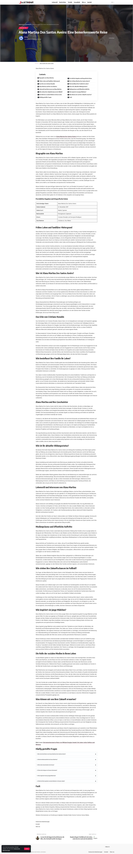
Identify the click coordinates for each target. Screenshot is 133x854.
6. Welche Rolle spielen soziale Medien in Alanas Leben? (51, 781)
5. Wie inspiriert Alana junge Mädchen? (46, 775)
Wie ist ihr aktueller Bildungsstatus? (78, 86)
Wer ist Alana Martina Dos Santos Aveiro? (79, 81)
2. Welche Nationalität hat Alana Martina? (47, 759)
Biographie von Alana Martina (46, 78)
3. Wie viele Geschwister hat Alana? (45, 764)
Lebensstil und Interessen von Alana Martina (50, 89)
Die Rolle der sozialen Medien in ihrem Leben (50, 94)
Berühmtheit (23, 27)
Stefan (26, 37)
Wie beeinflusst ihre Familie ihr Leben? (79, 83)
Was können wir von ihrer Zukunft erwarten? (80, 94)
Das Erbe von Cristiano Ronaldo (47, 83)
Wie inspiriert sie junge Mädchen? (77, 92)
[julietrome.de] (26, 2)
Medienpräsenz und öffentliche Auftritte (79, 89)
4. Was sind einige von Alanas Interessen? (47, 770)
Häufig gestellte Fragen (45, 97)
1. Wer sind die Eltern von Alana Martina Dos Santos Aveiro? (51, 754)
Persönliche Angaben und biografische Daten (80, 78)
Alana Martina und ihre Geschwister (48, 86)
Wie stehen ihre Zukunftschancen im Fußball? (50, 92)
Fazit (70, 97)
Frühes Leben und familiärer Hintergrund (49, 81)
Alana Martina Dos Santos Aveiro (66, 136)
